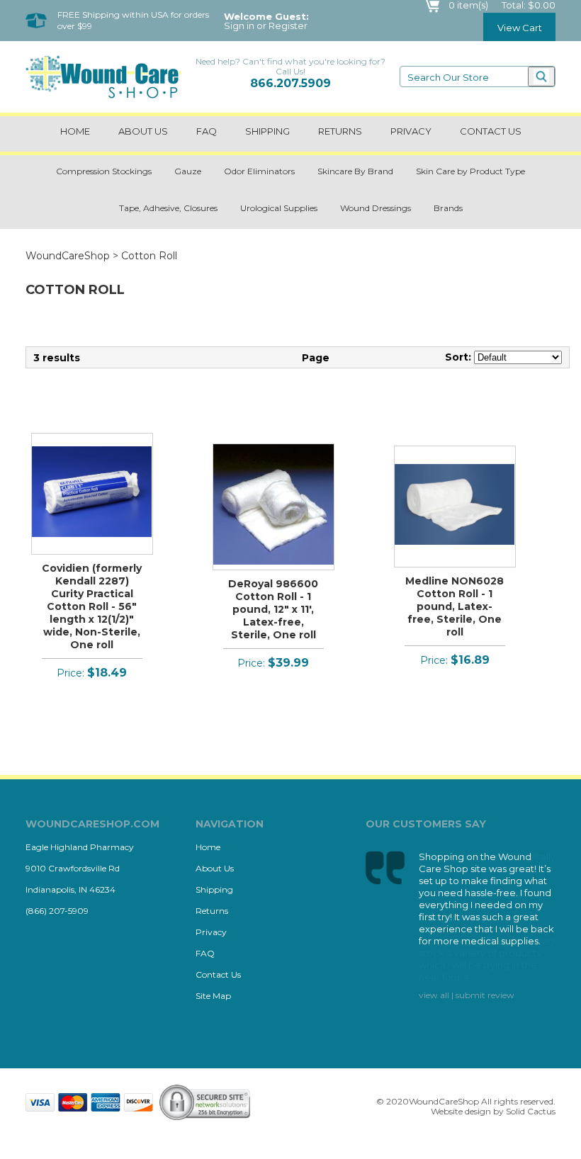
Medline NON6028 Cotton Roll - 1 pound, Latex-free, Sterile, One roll (454, 606)
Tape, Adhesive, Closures (168, 208)
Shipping (267, 131)
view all (434, 995)
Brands (448, 208)
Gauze (187, 171)
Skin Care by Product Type (470, 171)
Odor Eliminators (259, 171)
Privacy (410, 131)
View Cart (519, 27)
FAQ (206, 131)
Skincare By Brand (355, 171)
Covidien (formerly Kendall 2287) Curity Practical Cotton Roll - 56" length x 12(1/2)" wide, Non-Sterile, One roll (92, 606)
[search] (541, 76)
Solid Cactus (530, 1111)
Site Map (213, 995)
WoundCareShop (68, 255)
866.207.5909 (290, 83)
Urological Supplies (278, 208)
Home (75, 131)
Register (288, 25)
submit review (485, 995)
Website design (461, 1111)
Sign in (239, 25)
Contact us (490, 131)
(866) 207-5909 (57, 910)
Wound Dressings (375, 208)
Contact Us (218, 974)
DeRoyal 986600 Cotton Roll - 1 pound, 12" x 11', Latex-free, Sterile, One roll (273, 609)
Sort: (458, 357)
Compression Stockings (104, 171)
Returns (340, 131)
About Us (143, 131)
